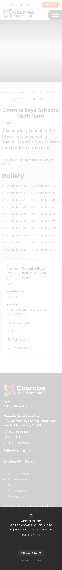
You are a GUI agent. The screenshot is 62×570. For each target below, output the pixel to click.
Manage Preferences (31, 560)
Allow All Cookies (31, 553)
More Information (31, 535)
